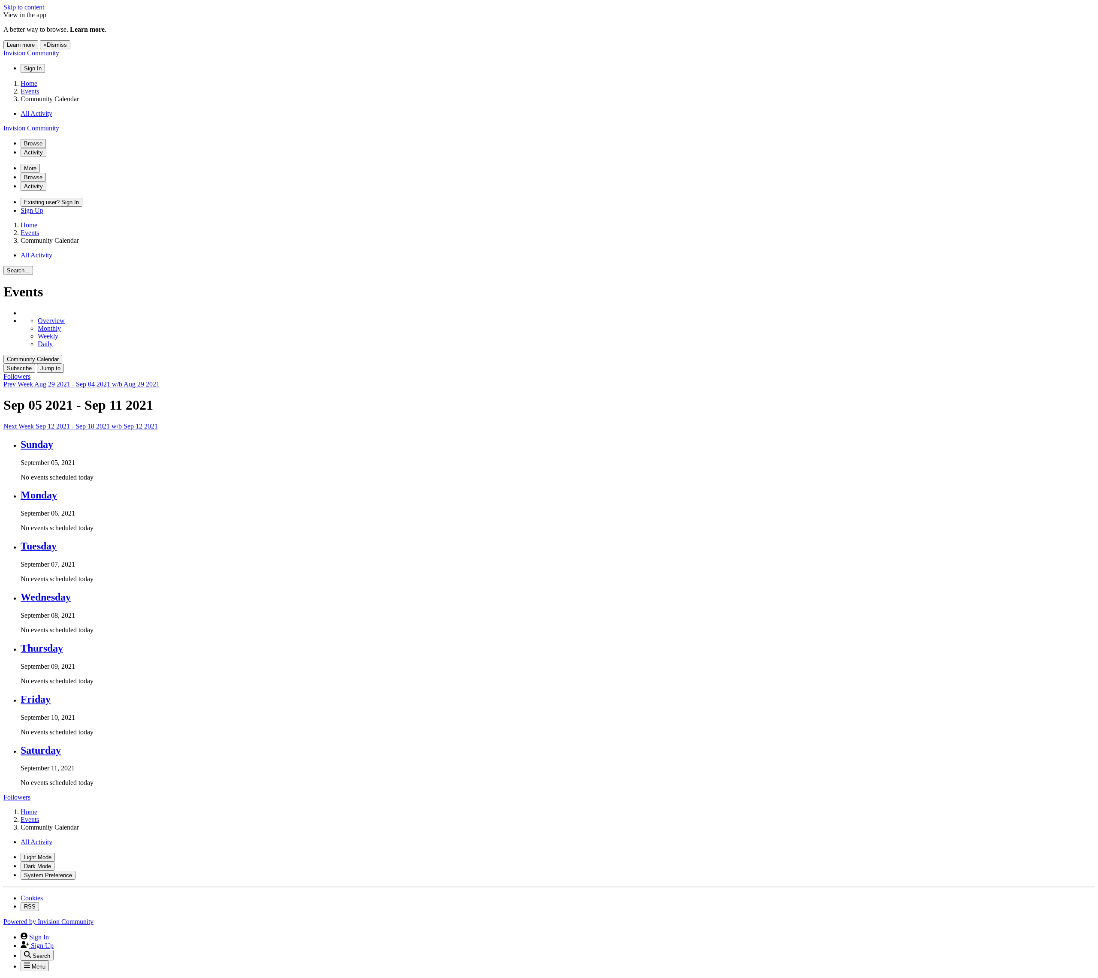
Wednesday (46, 597)
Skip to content (23, 7)
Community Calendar (33, 359)
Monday (39, 495)
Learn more (21, 45)
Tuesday (39, 546)
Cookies (32, 898)
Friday (36, 699)
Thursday (42, 648)
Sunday (37, 444)
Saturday (41, 750)
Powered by (48, 921)
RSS (30, 906)
